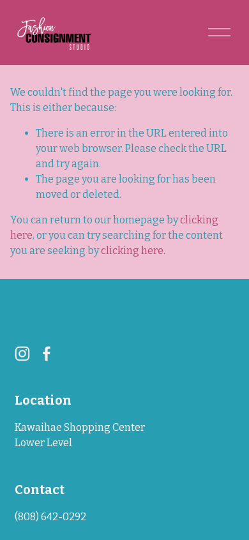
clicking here (132, 250)
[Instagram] (22, 353)
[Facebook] (46, 353)
